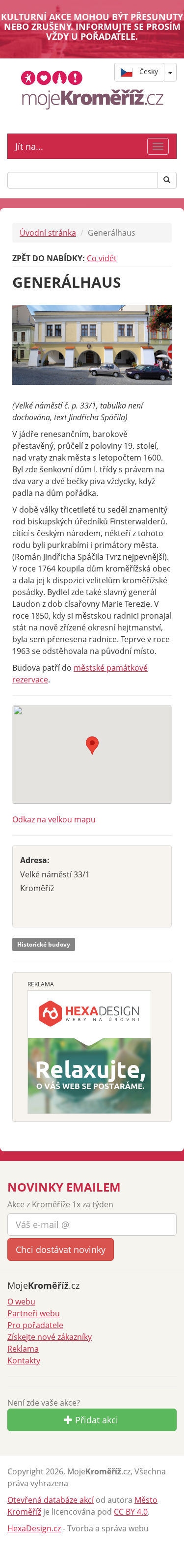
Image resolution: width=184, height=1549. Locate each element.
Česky (147, 71)
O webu (21, 1301)
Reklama (23, 1348)
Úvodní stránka (48, 232)
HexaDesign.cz (34, 1528)
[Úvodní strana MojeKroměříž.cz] (92, 89)
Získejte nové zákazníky (49, 1337)
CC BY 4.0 (131, 1511)
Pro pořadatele (35, 1325)
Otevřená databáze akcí (50, 1500)
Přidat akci (95, 1420)
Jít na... (29, 146)
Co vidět (102, 258)
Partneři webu (33, 1313)
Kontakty (23, 1360)
